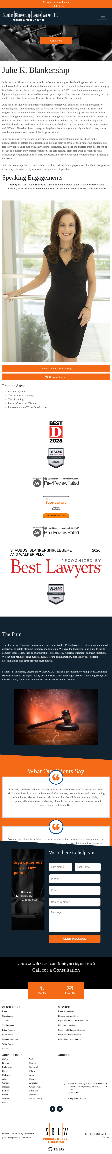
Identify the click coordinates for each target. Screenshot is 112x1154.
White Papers (7, 1044)
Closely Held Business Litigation (71, 1030)
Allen (4, 1079)
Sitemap (5, 1134)
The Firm (6, 1021)
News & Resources (10, 1039)
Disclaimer (29, 1134)
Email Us (70, 993)
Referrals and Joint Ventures (69, 1039)
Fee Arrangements (11, 1138)
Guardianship (7, 1016)
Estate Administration (67, 1011)
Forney (5, 1091)
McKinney (7, 1075)
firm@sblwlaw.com (77, 1098)
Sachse (5, 1102)
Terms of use (25, 1138)
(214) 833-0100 (56, 5)
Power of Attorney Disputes (22, 403)
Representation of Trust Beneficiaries (27, 407)
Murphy (5, 1098)
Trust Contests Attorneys (21, 395)
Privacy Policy (17, 1134)
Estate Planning (8, 1030)
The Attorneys (8, 1025)
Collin (5, 1059)
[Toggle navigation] (102, 16)
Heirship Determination (68, 1016)
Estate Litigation (17, 391)
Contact (5, 1049)
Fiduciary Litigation (66, 1025)
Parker (5, 1095)
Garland (5, 1083)
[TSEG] (56, 1149)
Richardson (7, 1067)
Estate (4, 1011)
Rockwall (33, 1067)
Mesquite (6, 1087)
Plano (4, 1071)
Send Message (74, 938)
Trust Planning (15, 399)
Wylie (32, 1059)
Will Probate (7, 1035)
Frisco (32, 1071)
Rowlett (32, 1063)
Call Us (42, 993)
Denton (5, 1063)
